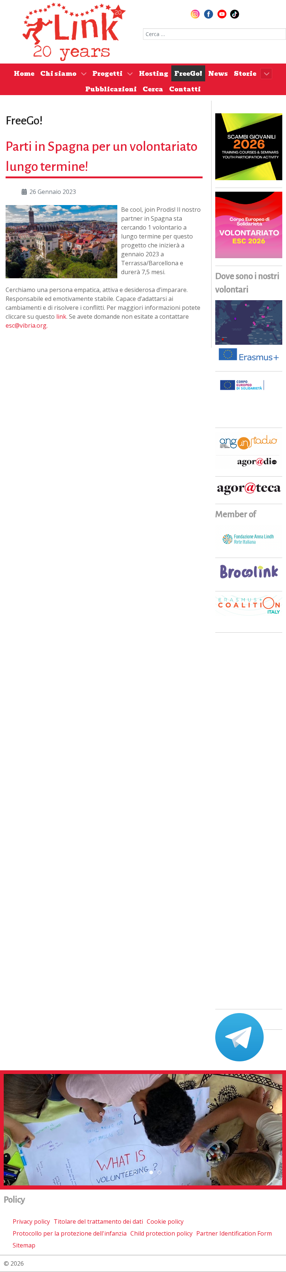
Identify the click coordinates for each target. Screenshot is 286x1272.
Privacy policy (31, 1221)
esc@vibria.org (26, 325)
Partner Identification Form (234, 1233)
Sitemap (24, 1245)
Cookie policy (165, 1221)
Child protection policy (161, 1233)
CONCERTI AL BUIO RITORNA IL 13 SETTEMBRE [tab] (136, 1172)
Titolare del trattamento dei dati (98, 1221)
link (61, 316)
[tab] (126, 1172)
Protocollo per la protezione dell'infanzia (70, 1233)
